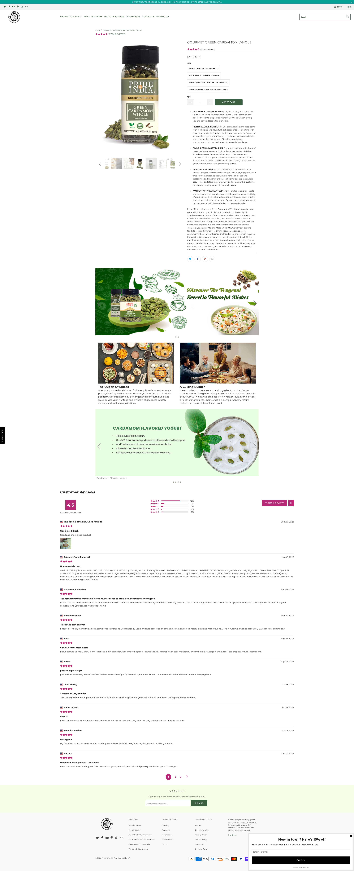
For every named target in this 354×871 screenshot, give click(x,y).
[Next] (180, 96)
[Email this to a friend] (212, 259)
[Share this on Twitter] (190, 259)
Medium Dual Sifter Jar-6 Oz (204, 75)
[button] (291, 503)
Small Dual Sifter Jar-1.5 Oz (204, 68)
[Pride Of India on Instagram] (22, 7)
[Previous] (100, 96)
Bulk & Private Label (114, 17)
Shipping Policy (201, 849)
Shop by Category (70, 17)
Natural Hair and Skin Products (141, 839)
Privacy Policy (201, 835)
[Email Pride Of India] (26, 7)
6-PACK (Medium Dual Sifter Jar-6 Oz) (208, 82)
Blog (86, 17)
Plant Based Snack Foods (139, 844)
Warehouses (133, 17)
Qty (189, 97)
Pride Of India (107, 858)
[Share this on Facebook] (198, 259)
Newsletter (162, 17)
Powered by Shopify (122, 858)
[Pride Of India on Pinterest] (17, 7)
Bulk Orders (167, 835)
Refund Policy (201, 839)
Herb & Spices (134, 830)
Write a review (274, 503)
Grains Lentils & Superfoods (140, 835)
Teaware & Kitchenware (138, 849)
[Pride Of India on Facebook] (9, 7)
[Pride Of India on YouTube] (13, 7)
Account (198, 825)
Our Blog (165, 825)
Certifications (167, 839)
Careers (165, 844)
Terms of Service (202, 830)
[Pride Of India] (30, 17)
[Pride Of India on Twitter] (4, 7)
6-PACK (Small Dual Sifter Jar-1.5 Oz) (208, 89)
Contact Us (148, 17)
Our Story (96, 17)
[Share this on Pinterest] (205, 259)
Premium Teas (135, 825)
